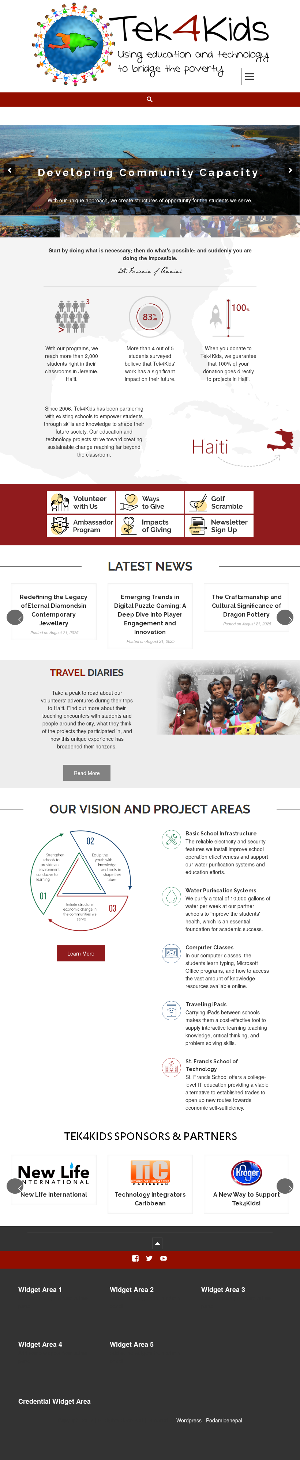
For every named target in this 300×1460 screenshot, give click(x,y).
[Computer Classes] (270, 226)
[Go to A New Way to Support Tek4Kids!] (150, 1173)
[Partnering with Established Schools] (30, 226)
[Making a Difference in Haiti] (90, 226)
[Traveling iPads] (210, 226)
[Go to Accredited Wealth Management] (246, 1173)
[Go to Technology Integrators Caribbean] (54, 1173)
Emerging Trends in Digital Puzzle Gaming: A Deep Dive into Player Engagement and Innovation (150, 615)
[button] (9, 170)
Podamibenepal (224, 1420)
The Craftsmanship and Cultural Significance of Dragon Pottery (246, 606)
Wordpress (189, 1420)
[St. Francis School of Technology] (150, 226)
